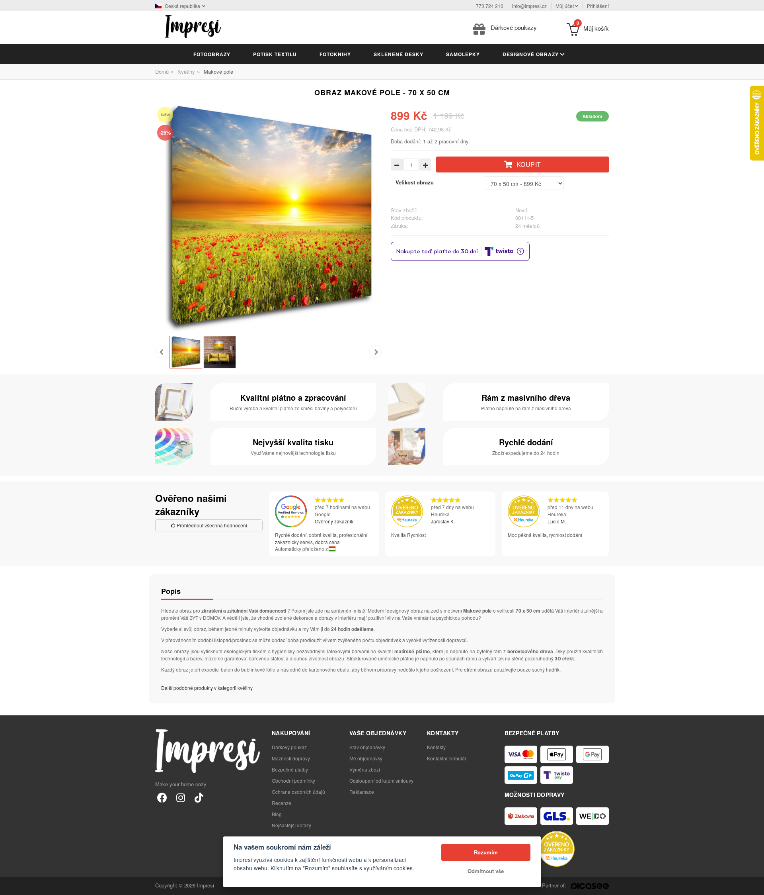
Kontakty (436, 747)
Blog (277, 814)
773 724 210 (489, 5)
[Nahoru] (753, 884)
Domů (162, 71)
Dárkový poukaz (289, 747)
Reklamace (361, 791)
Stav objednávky (367, 747)
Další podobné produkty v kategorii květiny (207, 687)
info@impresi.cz (529, 5)
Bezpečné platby (290, 769)
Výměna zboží (364, 769)
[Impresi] (193, 25)
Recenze (281, 802)
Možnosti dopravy (291, 758)
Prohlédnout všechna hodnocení (211, 525)
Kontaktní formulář (446, 758)
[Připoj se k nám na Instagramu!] (180, 797)
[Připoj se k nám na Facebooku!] (162, 797)
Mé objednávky (365, 758)
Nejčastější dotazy (291, 825)
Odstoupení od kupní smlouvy (381, 780)
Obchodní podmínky (293, 780)
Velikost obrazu (415, 182)
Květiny (186, 71)
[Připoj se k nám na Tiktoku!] (199, 797)
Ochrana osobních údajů (298, 791)
